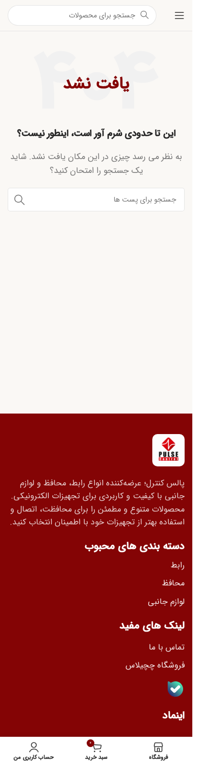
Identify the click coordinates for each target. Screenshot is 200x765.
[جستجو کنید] (19, 199)
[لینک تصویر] (168, 449)
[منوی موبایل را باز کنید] (179, 15)
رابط (178, 565)
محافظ (173, 583)
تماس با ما (167, 647)
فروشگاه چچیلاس (155, 665)
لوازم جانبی (166, 601)
